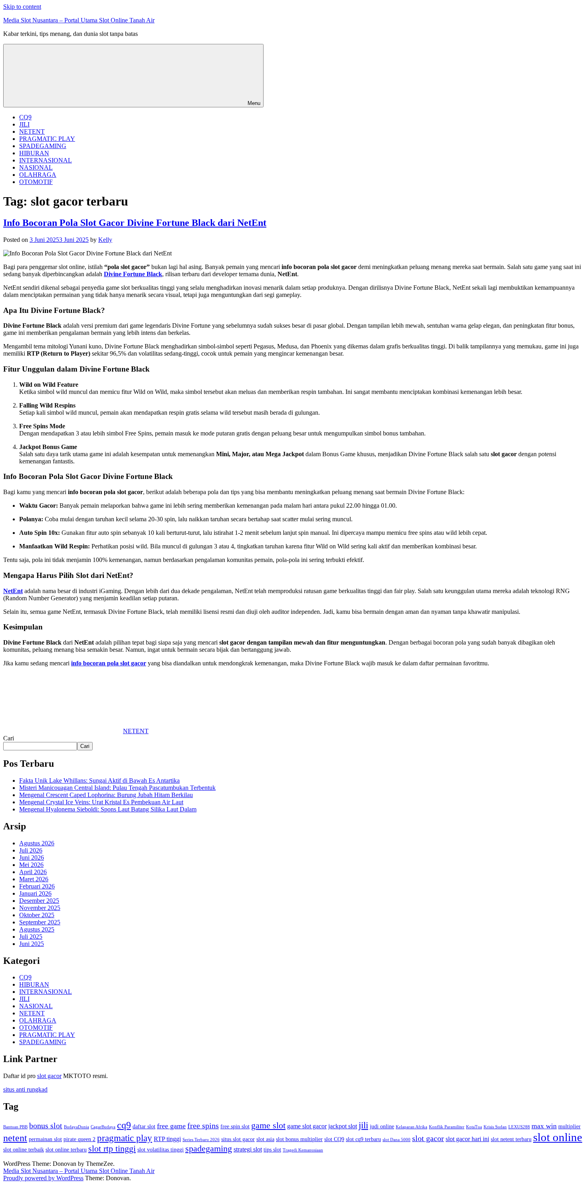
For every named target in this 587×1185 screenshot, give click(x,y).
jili (363, 1125)
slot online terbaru (66, 1150)
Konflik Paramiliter (446, 1127)
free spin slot (235, 1127)
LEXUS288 (519, 1127)
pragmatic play (124, 1138)
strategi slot (248, 1149)
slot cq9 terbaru (363, 1139)
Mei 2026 (31, 864)
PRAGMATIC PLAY (47, 138)
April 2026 (33, 871)
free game (171, 1126)
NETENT (32, 131)
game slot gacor (307, 1126)
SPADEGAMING (42, 145)
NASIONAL (36, 167)
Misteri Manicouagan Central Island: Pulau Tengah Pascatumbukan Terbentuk (117, 787)
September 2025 (39, 922)
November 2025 (39, 907)
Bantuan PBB (15, 1127)
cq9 (124, 1125)
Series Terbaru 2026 (201, 1140)
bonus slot (45, 1126)
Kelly (105, 239)
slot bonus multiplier (299, 1139)
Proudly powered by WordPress (43, 1178)
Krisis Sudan (495, 1127)
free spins (203, 1126)
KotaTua (474, 1127)
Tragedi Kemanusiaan (303, 1150)
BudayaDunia (76, 1127)
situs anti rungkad (25, 1089)
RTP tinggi (167, 1139)
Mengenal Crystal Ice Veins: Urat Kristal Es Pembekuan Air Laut (101, 802)
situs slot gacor (238, 1139)
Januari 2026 (35, 893)
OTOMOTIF (36, 181)
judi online (382, 1127)
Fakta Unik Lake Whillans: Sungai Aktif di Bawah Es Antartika (99, 780)
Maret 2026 (33, 879)
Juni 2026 (31, 857)
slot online (557, 1137)
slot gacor (49, 1075)
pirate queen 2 (79, 1139)
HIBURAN (34, 153)
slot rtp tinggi (112, 1148)
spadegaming (208, 1148)
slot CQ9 (334, 1139)
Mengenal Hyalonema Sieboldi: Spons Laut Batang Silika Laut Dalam (107, 809)
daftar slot (144, 1127)
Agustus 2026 (36, 843)
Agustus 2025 (36, 929)
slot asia (265, 1139)
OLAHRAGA (37, 174)
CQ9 (25, 117)
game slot (268, 1125)
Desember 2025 (39, 900)
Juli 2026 (30, 850)
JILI (24, 124)
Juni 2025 (31, 943)
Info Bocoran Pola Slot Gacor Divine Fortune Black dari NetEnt (134, 223)
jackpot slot (342, 1126)
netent (15, 1138)
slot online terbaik (23, 1150)
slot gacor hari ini (467, 1139)
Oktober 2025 (36, 915)
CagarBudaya (103, 1127)
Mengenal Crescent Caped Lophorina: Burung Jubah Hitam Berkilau (106, 794)
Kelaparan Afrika (411, 1127)
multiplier (569, 1127)
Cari (8, 738)
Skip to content (22, 6)
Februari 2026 (37, 886)
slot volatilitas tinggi (160, 1150)
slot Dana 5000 (397, 1140)
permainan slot (45, 1139)
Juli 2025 (30, 936)
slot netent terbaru (511, 1139)
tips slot (272, 1150)
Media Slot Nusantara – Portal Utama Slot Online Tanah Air (79, 20)
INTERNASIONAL (45, 160)
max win (544, 1126)
